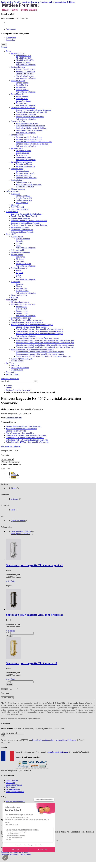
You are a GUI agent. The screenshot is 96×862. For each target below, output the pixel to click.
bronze (13, 477)
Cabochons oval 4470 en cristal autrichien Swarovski (27, 440)
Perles (8, 388)
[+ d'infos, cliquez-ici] (32, 768)
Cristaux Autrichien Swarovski (18, 390)
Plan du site (10, 783)
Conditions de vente (14, 418)
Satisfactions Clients (14, 785)
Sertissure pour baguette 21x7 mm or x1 (31, 663)
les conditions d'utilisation (66, 740)
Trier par (4, 451)
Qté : (8, 633)
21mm (13, 488)
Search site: (5, 381)
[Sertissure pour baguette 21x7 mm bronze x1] (13, 609)
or (12, 473)
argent (13, 475)
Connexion (10, 40)
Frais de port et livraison (15, 801)
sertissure (14, 499)
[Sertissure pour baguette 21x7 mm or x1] (13, 658)
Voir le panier (23, 852)
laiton (13, 510)
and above (18, 521)
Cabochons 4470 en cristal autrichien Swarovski (25, 438)
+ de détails (10, 581)
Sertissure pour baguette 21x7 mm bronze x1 (34, 614)
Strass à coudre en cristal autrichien (20, 433)
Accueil (4, 47)
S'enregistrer (11, 38)
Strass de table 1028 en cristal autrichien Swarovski (26, 435)
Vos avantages (11, 787)
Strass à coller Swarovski (16, 431)
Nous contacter (12, 780)
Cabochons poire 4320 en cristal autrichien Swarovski (27, 442)
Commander (11, 29)
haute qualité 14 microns (20, 534)
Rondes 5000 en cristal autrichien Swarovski (23, 426)
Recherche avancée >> (10, 379)
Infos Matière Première (15, 792)
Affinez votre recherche (10, 462)
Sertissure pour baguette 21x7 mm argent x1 (34, 565)
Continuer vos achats (9, 852)
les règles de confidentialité (43, 740)
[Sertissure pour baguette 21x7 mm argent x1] (13, 560)
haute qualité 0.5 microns (21, 531)
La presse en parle (13, 789)
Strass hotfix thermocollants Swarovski (21, 428)
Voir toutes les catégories (26, 65)
